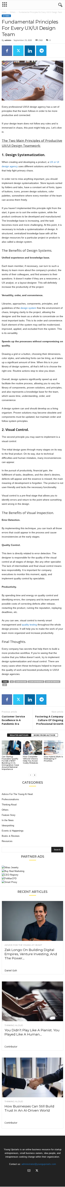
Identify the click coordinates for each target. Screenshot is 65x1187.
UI (12, 682)
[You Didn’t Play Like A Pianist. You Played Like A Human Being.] (32, 1001)
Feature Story (8, 815)
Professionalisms (10, 799)
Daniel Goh (11, 970)
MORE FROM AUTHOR (44, 735)
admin (8, 40)
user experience (36, 682)
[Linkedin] (30, 50)
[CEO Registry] (32, 875)
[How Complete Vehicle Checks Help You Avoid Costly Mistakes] (32, 747)
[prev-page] (30, 775)
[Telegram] (41, 50)
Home (4, 12)
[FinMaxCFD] (32, 878)
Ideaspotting (8, 825)
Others (12, 12)
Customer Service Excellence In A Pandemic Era (13, 720)
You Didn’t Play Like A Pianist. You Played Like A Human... (32, 1032)
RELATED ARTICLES (19, 735)
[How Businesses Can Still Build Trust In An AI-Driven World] (32, 1077)
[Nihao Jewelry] (32, 867)
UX (4, 685)
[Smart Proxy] (32, 882)
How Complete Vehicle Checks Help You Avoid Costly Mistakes (30, 759)
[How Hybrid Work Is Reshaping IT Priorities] (53, 747)
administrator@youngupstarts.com (38, 1164)
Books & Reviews (11, 836)
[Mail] (29, 1171)
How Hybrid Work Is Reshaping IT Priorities (53, 758)
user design (21, 682)
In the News (8, 820)
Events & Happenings (13, 830)
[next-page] (34, 775)
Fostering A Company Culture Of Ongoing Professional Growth (49, 720)
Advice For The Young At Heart (17, 794)
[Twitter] (18, 50)
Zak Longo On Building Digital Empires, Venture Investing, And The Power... (31, 954)
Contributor (11, 1046)
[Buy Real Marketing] (32, 871)
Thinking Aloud (9, 804)
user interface (52, 682)
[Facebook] (7, 50)
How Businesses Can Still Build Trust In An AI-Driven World (29, 1108)
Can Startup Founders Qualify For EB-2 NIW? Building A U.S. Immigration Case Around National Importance (10, 762)
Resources (7, 841)
